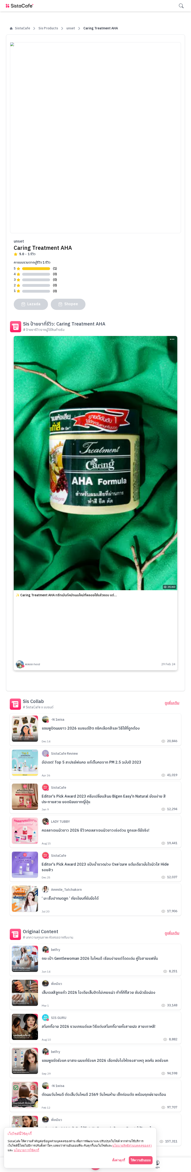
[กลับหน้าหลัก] (20, 5)
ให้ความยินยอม (141, 1160)
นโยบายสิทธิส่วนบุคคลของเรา (132, 1145)
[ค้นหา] (181, 6)
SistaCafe (22, 28)
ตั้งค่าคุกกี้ (118, 1160)
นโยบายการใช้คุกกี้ (26, 1150)
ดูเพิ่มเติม (172, 703)
